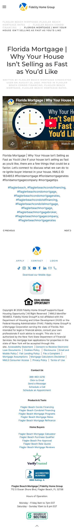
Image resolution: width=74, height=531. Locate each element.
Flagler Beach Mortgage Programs (37, 413)
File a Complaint (52, 353)
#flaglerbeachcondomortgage (36, 191)
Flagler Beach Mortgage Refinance (37, 420)
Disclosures (50, 350)
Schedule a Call (37, 387)
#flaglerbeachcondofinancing (46, 187)
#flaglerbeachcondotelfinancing (36, 199)
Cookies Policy (32, 350)
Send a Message (37, 383)
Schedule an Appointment (37, 390)
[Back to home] (37, 7)
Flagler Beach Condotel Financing (37, 410)
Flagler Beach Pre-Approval (37, 440)
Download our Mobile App (37, 274)
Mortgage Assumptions (15, 356)
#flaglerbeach (17, 187)
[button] (4, 7)
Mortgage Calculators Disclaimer (47, 356)
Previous (10, 230)
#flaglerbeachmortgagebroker (36, 212)
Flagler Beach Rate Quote (37, 443)
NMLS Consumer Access (16, 360)
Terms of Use (58, 360)
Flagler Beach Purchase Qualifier (37, 437)
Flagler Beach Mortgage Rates (44, 88)
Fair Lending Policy (29, 353)
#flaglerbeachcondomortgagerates (37, 195)
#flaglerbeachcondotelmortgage (36, 204)
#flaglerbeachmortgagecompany (36, 216)
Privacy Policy (40, 360)
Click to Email (37, 380)
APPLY (20, 261)
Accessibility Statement (20, 346)
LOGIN (54, 261)
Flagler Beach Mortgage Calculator (37, 433)
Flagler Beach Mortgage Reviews (37, 447)
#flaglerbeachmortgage (36, 208)
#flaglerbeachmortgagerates (37, 220)
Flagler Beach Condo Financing (38, 83)
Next (66, 230)
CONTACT (37, 261)
